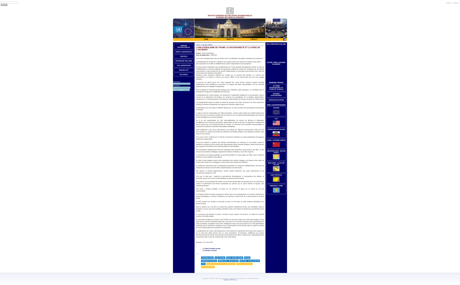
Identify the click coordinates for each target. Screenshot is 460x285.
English (448, 3)
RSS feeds (184, 74)
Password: (177, 85)
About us (230, 39)
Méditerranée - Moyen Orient (228, 261)
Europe (247, 258)
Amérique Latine (207, 258)
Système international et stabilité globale (221, 264)
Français (456, 3)
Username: (177, 82)
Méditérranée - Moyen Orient (276, 152)
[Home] (230, 14)
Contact (253, 39)
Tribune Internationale (184, 46)
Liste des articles (206, 45)
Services (183, 56)
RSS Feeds (233, 279)
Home (206, 39)
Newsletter (226, 279)
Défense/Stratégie (208, 267)
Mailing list (183, 70)
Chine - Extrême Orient (234, 258)
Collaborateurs (184, 65)
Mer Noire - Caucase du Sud (249, 261)
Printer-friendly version (212, 248)
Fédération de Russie (209, 261)
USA (203, 264)
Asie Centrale (220, 258)
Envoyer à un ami (211, 250)
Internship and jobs (183, 61)
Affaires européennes (244, 264)
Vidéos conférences (183, 52)
